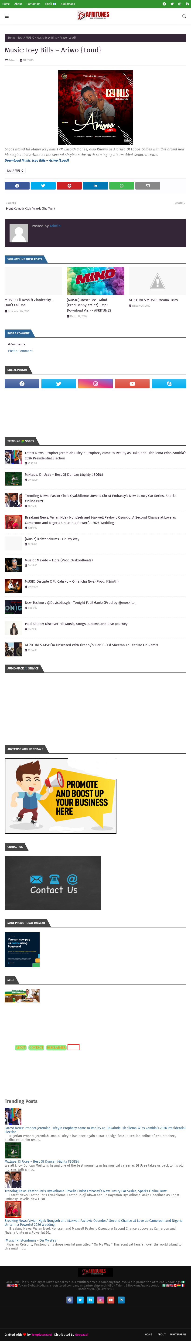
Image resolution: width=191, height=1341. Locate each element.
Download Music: (18, 160)
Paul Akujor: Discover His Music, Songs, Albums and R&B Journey (76, 624)
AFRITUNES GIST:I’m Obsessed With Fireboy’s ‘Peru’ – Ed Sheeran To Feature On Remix (91, 645)
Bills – (43, 160)
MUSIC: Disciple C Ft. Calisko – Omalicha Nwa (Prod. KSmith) (72, 581)
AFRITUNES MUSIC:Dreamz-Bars (153, 300)
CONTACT (36, 1047)
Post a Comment (20, 351)
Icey (35, 160)
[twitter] (172, 4)
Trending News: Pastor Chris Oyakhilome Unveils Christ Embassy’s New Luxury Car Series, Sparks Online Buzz (100, 498)
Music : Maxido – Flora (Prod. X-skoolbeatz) (59, 560)
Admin (13, 60)
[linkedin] (121, 1300)
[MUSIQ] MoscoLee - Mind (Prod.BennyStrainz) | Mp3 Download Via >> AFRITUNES (89, 305)
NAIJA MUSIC (26, 37)
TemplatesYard (41, 1334)
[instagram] (179, 4)
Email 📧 (50, 4)
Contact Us (33, 4)
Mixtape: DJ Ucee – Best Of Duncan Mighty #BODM (64, 474)
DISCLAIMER (56, 1047)
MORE (73, 1047)
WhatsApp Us (178, 1334)
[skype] (187, 4)
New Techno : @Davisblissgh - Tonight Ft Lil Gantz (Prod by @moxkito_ (80, 603)
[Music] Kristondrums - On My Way (52, 539)
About (18, 4)
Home (6, 4)
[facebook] (164, 4)
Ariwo (53, 160)
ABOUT (21, 1047)
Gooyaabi (81, 1334)
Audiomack (68, 4)
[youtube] (132, 383)
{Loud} (63, 160)
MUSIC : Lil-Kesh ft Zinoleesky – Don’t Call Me (29, 302)
